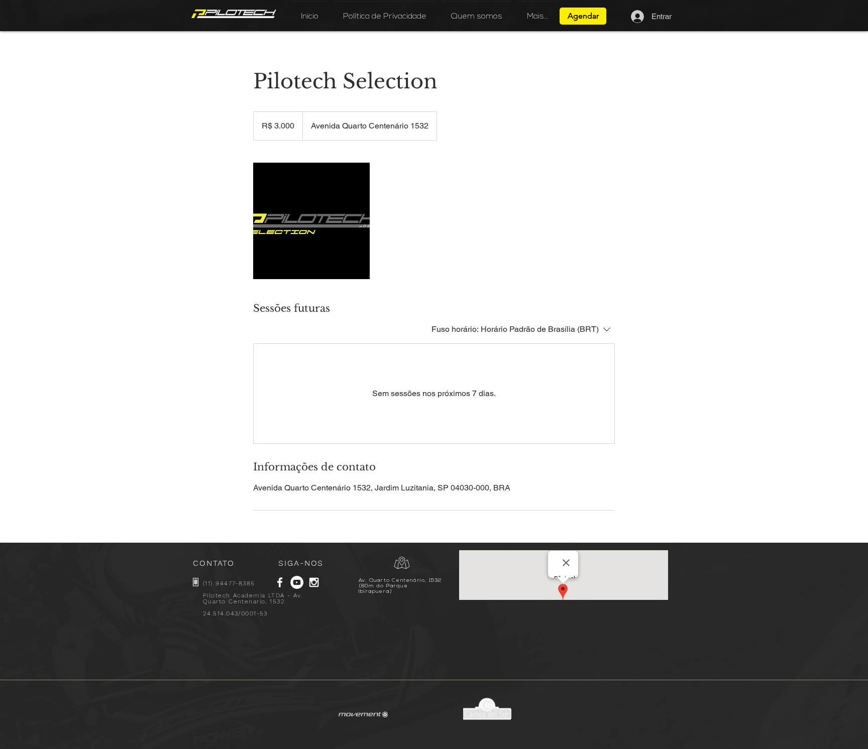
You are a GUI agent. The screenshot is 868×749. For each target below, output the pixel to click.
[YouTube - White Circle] (296, 582)
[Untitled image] (311, 221)
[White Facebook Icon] (279, 582)
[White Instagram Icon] (313, 582)
